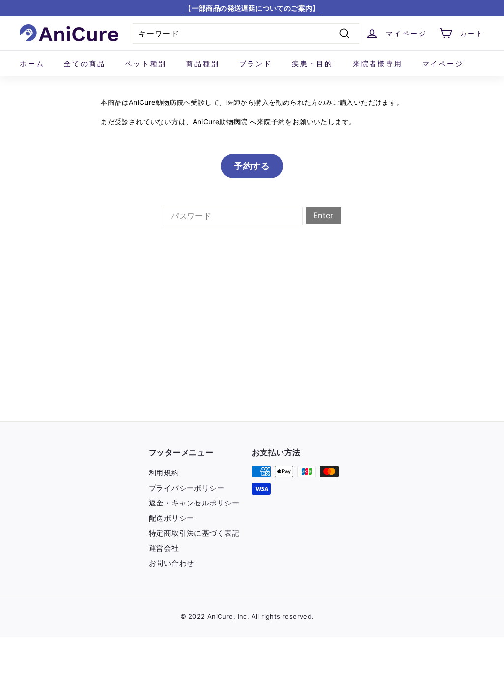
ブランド (255, 63)
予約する (252, 166)
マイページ (443, 63)
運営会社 (164, 548)
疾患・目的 (312, 63)
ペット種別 (145, 63)
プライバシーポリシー (186, 488)
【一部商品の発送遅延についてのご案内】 (252, 8)
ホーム (32, 63)
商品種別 (202, 63)
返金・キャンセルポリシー (194, 502)
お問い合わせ (171, 563)
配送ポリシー (171, 518)
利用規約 (164, 472)
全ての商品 (84, 63)
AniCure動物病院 (220, 121)
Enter (323, 215)
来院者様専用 (378, 63)
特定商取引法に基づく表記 (194, 533)
